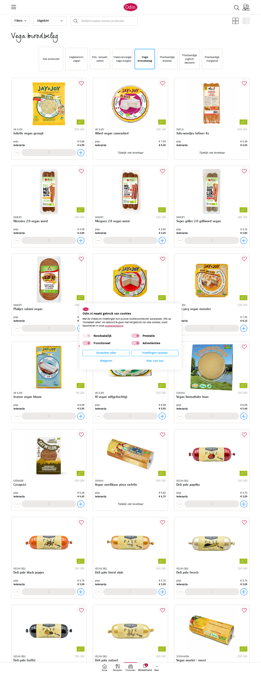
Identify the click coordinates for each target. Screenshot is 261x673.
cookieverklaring (114, 325)
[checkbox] (87, 336)
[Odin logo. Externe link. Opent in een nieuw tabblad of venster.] (86, 309)
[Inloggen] (246, 7)
